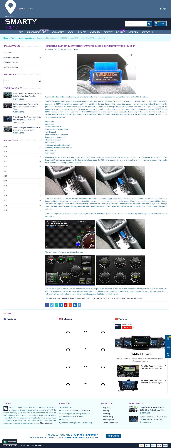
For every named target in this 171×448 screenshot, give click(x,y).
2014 (5, 205)
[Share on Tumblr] (79, 305)
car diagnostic (105, 298)
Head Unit (52, 298)
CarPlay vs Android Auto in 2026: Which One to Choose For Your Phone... (25, 106)
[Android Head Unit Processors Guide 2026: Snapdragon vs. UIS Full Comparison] (7, 119)
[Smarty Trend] (20, 24)
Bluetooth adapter (118, 298)
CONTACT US (64, 404)
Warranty (95, 32)
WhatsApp (12, 442)
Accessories (58, 32)
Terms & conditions (110, 423)
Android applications (10, 67)
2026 (5, 147)
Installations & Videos (11, 57)
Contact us (147, 32)
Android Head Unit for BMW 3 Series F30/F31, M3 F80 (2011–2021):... (153, 418)
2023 (5, 161)
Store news (7, 52)
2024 (5, 156)
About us (133, 32)
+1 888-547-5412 (73, 410)
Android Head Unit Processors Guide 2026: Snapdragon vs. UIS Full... (27, 118)
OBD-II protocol (87, 298)
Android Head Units (37, 31)
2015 (5, 200)
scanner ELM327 (74, 298)
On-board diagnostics (134, 298)
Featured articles (12, 88)
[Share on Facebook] (47, 305)
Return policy (108, 417)
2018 (5, 186)
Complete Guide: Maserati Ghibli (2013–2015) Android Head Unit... (152, 408)
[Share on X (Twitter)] (52, 305)
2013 (5, 210)
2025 (5, 152)
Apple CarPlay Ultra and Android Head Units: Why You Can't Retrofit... (27, 94)
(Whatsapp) (85, 410)
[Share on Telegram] (61, 305)
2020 (5, 176)
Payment (108, 32)
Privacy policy (108, 420)
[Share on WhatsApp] (56, 305)
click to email (78, 417)
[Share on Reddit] (70, 305)
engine (96, 298)
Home (20, 32)
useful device (62, 298)
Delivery (120, 31)
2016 (5, 195)
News (70, 32)
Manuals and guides (10, 62)
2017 (5, 191)
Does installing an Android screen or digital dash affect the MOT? (26, 129)
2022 (5, 166)
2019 (5, 181)
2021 (5, 171)
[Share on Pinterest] (65, 305)
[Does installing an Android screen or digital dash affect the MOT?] (7, 129)
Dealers (82, 32)
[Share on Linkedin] (75, 305)
